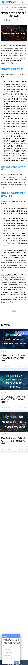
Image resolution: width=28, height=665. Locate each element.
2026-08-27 (24, 407)
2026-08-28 (24, 366)
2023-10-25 (22, 20)
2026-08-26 (24, 449)
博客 (5, 8)
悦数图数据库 (9, 20)
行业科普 (10, 8)
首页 (2, 8)
